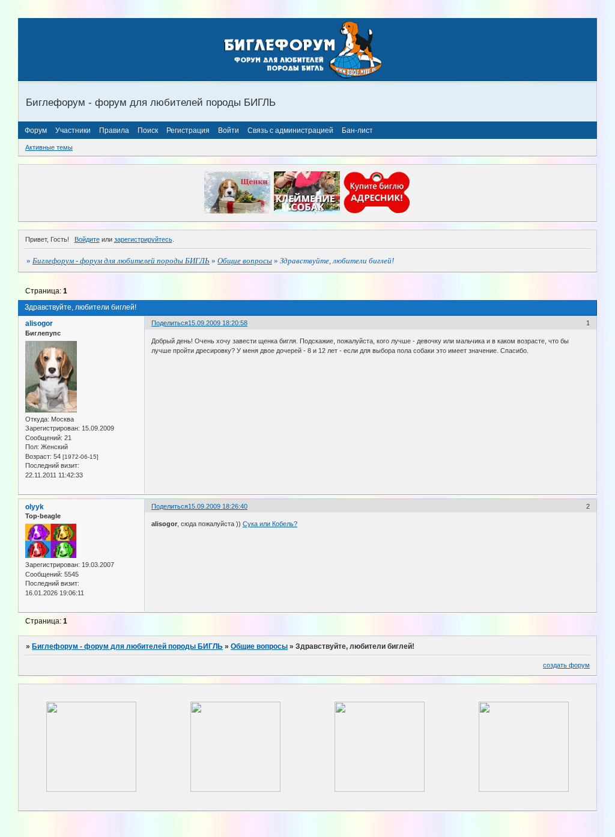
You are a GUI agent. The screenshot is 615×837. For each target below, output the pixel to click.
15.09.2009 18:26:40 (217, 506)
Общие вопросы (244, 260)
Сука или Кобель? (270, 523)
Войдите (87, 239)
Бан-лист (357, 130)
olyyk (34, 507)
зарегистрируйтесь (143, 239)
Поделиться (169, 323)
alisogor (39, 323)
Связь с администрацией (290, 130)
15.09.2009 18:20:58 (217, 323)
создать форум (566, 665)
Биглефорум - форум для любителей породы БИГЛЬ (121, 260)
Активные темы (49, 147)
